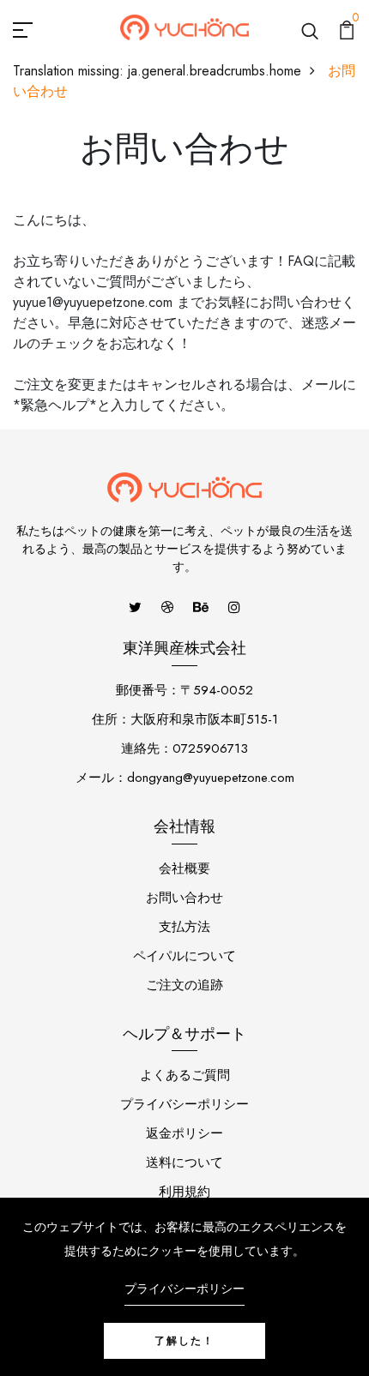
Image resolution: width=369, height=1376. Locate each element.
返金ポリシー (184, 1133)
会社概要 (184, 868)
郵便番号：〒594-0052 (184, 690)
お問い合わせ (184, 897)
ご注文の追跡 (184, 985)
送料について (184, 1162)
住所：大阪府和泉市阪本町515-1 (185, 719)
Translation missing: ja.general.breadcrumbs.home (157, 71)
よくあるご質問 (185, 1075)
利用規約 (184, 1191)
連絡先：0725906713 (184, 748)
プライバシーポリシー (184, 1104)
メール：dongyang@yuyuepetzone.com (185, 777)
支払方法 (184, 926)
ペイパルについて (184, 955)
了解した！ (184, 1341)
